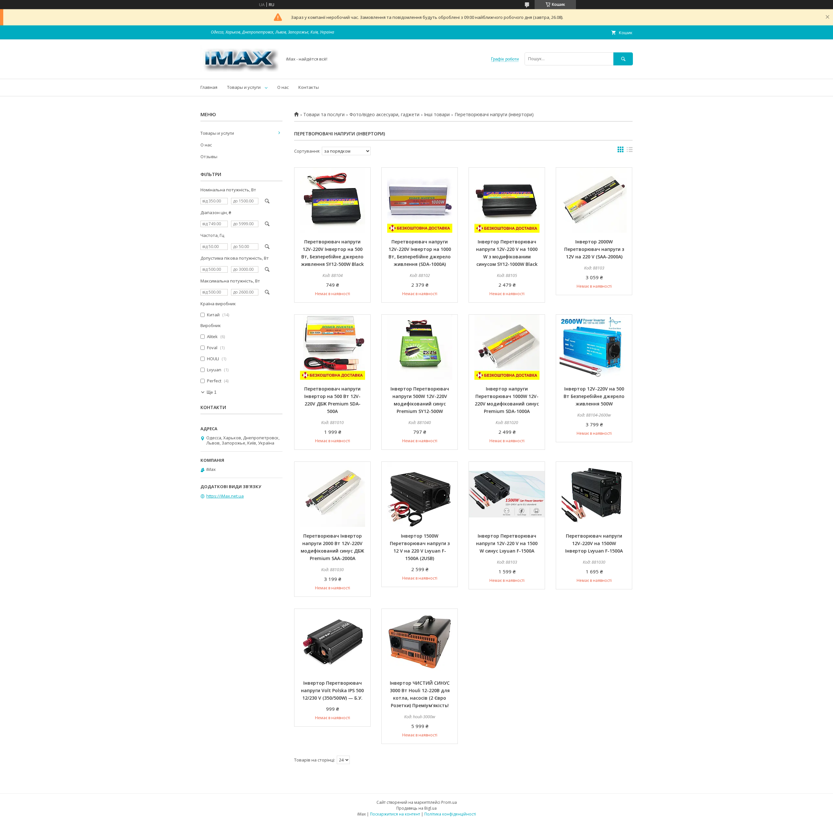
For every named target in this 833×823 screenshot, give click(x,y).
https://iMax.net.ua (225, 496)
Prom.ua (449, 802)
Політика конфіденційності (450, 814)
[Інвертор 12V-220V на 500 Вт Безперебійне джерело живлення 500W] (594, 347)
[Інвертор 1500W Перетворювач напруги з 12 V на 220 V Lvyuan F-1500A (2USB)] (419, 494)
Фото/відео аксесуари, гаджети (384, 114)
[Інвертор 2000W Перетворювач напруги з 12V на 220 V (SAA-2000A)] (594, 200)
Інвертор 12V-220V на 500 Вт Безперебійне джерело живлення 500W (594, 396)
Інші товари (437, 114)
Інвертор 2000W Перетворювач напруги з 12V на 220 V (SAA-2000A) (594, 249)
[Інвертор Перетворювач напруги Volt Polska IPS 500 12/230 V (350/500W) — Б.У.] (332, 641)
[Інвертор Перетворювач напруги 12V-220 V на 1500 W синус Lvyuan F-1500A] (507, 494)
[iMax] (239, 70)
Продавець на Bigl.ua (416, 808)
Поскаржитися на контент (395, 814)
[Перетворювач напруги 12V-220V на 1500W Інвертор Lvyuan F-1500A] (594, 494)
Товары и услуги (244, 87)
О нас (283, 87)
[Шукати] (623, 58)
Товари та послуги (324, 114)
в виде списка (630, 151)
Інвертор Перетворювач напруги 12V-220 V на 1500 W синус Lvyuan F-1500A (507, 543)
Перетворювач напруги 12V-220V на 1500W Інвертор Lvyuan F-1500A (594, 543)
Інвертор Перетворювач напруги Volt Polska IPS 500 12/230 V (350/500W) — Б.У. (332, 690)
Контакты (308, 87)
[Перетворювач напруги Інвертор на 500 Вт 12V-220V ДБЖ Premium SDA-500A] (332, 347)
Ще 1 (211, 392)
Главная (208, 87)
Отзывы (208, 156)
